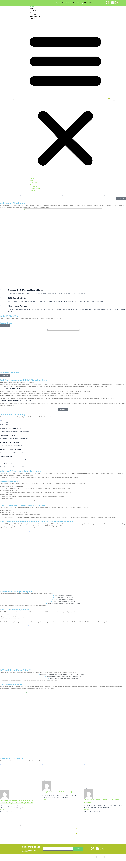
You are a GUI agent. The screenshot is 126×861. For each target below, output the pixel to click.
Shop (31, 8)
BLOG (31, 12)
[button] (65, 99)
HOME (32, 6)
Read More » (3, 810)
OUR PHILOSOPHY (35, 16)
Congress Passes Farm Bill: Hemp (57, 792)
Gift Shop (33, 14)
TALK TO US (33, 18)
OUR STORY (33, 10)
